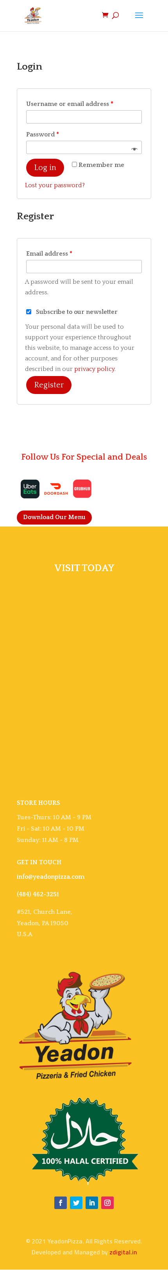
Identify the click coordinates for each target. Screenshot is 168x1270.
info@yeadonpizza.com (50, 876)
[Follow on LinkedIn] (92, 1203)
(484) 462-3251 (38, 894)
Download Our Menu (54, 517)
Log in (45, 167)
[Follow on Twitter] (76, 1203)
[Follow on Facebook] (60, 1203)
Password (42, 134)
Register (49, 385)
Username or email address (69, 103)
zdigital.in (123, 1252)
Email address (49, 253)
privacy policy (94, 369)
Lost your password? (55, 185)
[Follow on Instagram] (107, 1203)
